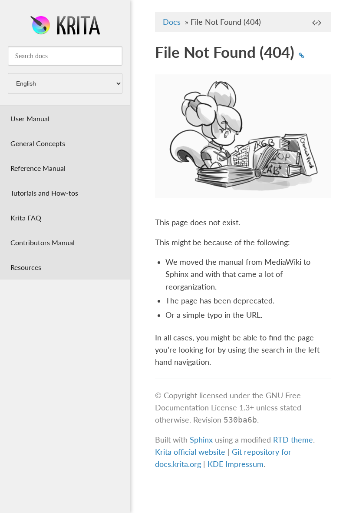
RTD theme (293, 439)
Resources (25, 267)
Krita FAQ (25, 217)
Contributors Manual (42, 242)
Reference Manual (38, 168)
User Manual (29, 118)
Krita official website (190, 451)
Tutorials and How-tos (44, 193)
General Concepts (37, 143)
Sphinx (201, 439)
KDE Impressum (236, 464)
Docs (172, 22)
